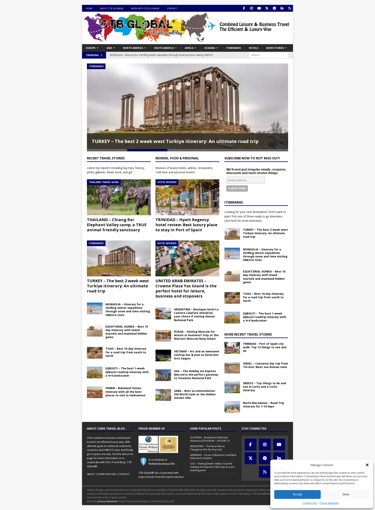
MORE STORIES (275, 48)
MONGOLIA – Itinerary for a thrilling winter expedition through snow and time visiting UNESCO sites (127, 309)
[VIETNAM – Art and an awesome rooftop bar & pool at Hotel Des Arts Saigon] (163, 355)
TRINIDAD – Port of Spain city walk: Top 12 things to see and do (264, 347)
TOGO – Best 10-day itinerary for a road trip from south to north (125, 352)
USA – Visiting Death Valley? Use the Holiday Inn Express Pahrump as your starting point (212, 467)
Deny (346, 494)
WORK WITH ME (107, 474)
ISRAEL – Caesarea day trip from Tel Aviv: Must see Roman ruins (265, 365)
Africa (189, 48)
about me (127, 454)
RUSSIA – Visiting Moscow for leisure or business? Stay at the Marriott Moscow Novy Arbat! (196, 335)
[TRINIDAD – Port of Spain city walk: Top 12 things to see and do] (232, 348)
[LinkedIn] (282, 8)
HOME (89, 8)
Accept (297, 494)
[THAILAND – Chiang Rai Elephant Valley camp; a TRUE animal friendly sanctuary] (119, 197)
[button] (367, 465)
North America (133, 48)
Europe (91, 48)
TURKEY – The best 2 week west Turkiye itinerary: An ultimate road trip (175, 141)
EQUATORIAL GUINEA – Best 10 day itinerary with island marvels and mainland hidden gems (126, 332)
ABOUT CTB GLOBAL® (111, 8)
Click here (230, 220)
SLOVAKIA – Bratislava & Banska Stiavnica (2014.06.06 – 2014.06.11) (209, 439)
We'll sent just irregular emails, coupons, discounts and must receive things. (256, 171)
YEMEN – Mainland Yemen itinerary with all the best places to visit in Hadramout (125, 391)
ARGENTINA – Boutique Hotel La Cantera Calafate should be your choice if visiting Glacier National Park (196, 314)
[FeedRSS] (289, 8)
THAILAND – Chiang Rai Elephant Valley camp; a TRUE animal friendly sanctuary (116, 224)
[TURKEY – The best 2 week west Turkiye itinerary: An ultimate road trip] (119, 258)
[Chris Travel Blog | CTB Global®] (187, 42)
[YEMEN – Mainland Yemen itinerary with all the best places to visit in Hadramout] (95, 392)
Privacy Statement (329, 503)
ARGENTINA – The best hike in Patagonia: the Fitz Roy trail (207, 447)
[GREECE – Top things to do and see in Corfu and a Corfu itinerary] (232, 387)
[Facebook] (243, 8)
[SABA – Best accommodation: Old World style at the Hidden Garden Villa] (163, 395)
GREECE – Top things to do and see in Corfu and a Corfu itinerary (264, 386)
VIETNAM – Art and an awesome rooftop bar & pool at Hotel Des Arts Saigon (196, 354)
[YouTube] (259, 8)
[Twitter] (266, 8)
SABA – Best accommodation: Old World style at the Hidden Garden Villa (195, 394)
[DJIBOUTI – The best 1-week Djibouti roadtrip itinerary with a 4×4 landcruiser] (95, 372)
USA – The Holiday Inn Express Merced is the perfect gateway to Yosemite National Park (196, 374)
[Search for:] (268, 55)
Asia (109, 48)
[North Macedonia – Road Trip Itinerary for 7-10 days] (232, 407)
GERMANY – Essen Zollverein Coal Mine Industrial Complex (213, 456)
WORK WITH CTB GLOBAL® (145, 8)
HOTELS (253, 48)
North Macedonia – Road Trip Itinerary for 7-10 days (263, 404)
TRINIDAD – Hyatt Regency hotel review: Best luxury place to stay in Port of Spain (186, 224)
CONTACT (172, 8)
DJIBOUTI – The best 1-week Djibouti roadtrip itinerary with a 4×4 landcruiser (127, 371)
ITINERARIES (233, 48)
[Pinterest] (274, 8)
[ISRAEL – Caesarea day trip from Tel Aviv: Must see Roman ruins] (232, 367)
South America (164, 48)
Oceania (209, 48)
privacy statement (107, 501)
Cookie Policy (310, 503)
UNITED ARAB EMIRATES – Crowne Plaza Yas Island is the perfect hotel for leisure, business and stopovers (186, 288)
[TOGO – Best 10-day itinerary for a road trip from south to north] (95, 353)
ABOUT (91, 474)
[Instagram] (251, 8)
